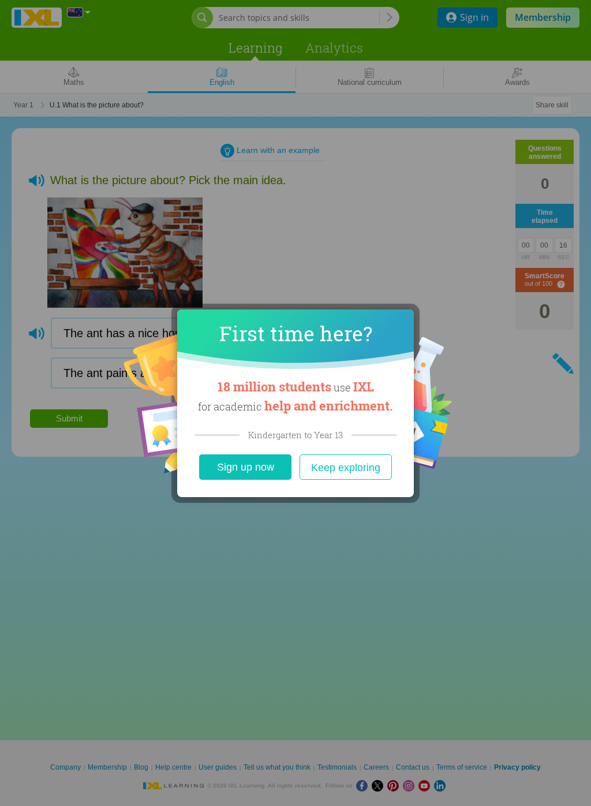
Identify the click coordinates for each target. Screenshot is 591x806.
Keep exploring (345, 467)
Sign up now (245, 467)
